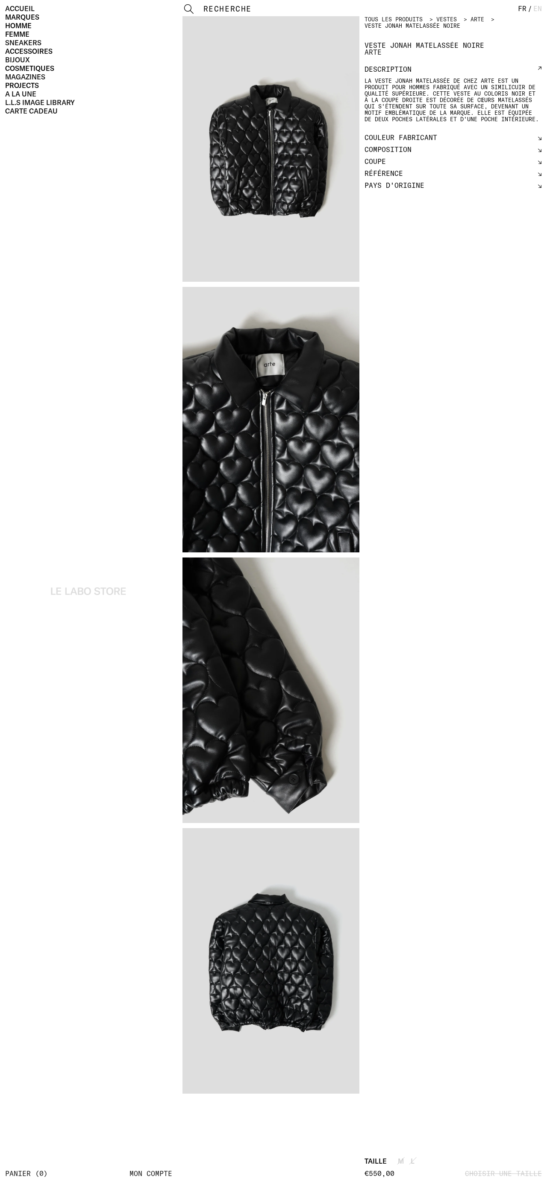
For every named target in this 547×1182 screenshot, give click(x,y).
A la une (20, 94)
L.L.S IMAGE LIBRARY (40, 102)
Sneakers (23, 42)
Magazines (25, 77)
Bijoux (17, 59)
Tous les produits (394, 19)
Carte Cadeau (31, 111)
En (537, 8)
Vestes (446, 19)
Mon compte (150, 1173)
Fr (522, 8)
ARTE (477, 19)
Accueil (20, 8)
